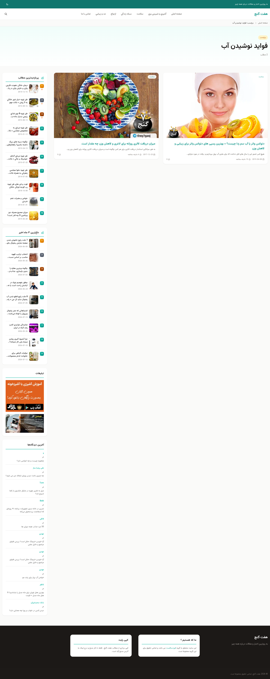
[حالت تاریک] (5, 4)
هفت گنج (261, 637)
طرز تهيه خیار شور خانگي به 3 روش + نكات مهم (17, 101)
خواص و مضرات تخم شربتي (19, 200)
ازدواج (113, 14)
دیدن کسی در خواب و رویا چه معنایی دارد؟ (26, 610)
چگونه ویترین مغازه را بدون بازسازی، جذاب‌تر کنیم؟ (18, 270)
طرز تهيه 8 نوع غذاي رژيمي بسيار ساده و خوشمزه (19, 115)
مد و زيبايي (101, 14)
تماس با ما (86, 14)
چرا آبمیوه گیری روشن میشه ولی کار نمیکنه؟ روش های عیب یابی (18, 341)
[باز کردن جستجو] (5, 14)
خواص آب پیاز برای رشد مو (33, 577)
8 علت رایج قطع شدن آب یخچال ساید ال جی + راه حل (17, 298)
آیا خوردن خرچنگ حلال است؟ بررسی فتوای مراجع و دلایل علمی (27, 543)
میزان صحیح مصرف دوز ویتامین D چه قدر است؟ (17, 214)
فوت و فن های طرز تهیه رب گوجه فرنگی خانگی (17, 186)
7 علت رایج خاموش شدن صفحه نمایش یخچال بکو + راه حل (17, 242)
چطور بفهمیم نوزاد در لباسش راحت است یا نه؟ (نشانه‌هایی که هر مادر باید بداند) (17, 284)
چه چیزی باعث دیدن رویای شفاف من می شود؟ (25, 475)
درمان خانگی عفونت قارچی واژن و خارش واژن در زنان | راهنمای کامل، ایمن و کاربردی (17, 87)
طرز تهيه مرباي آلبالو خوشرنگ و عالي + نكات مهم (18, 158)
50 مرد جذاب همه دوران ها (32, 526)
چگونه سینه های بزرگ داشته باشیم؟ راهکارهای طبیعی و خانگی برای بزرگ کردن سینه (17, 143)
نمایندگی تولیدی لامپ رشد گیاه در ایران (18, 326)
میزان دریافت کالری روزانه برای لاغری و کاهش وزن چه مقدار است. (118, 144)
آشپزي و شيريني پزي (157, 14)
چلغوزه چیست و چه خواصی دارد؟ (30, 461)
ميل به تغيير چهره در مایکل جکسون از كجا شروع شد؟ (26, 492)
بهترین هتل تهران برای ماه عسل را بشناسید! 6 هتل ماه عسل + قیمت (25, 594)
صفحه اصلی (176, 14)
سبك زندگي (126, 14)
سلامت (140, 14)
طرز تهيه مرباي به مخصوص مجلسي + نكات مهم (17, 129)
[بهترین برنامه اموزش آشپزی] (25, 396)
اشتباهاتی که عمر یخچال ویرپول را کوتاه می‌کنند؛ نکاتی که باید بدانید (17, 312)
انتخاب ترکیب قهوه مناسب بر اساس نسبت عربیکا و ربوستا (18, 256)
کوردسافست (171, 648)
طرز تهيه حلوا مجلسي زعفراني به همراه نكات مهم (18, 172)
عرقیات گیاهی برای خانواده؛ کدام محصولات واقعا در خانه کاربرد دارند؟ (17, 355)
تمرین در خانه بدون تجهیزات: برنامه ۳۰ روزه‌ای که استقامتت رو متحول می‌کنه (25, 510)
